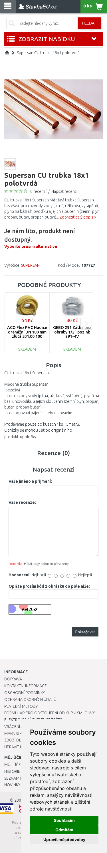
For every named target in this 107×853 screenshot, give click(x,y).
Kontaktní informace (25, 686)
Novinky (12, 785)
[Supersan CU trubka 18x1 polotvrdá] (53, 108)
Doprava (13, 679)
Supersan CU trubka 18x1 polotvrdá (48, 52)
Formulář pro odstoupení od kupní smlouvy (49, 713)
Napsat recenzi (64, 191)
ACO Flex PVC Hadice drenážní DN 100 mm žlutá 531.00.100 (27, 332)
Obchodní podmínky (24, 692)
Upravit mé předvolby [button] (64, 839)
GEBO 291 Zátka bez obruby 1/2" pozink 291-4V (72, 332)
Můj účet (13, 764)
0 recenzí (38, 191)
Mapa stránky (17, 733)
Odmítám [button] (64, 829)
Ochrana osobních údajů (30, 699)
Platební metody (21, 706)
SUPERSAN (30, 265)
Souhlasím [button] (64, 820)
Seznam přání (17, 778)
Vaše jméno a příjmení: (30, 481)
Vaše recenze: (22, 502)
